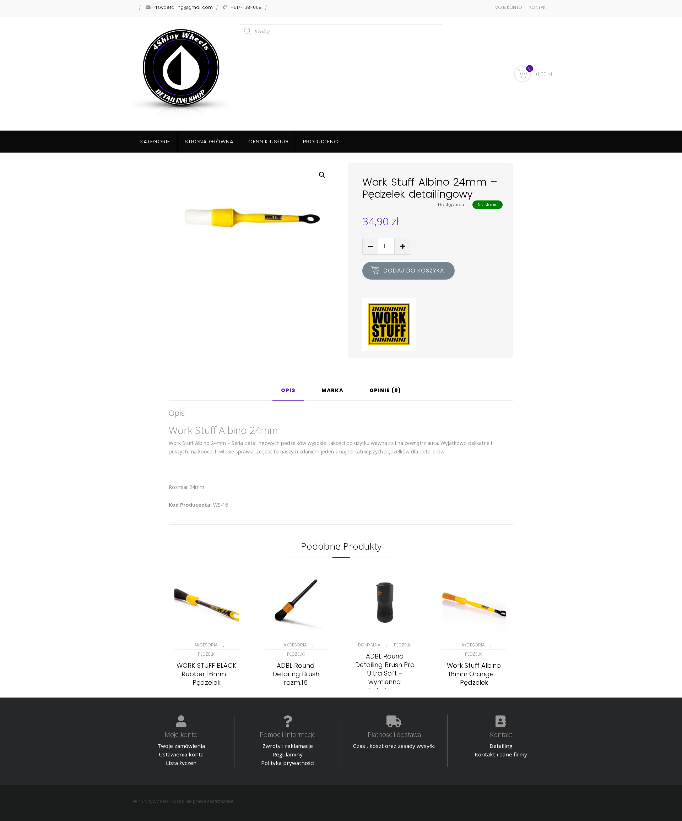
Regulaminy (287, 754)
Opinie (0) (385, 391)
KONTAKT (538, 7)
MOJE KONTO (508, 7)
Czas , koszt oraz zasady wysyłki (394, 745)
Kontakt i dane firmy (501, 754)
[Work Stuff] (389, 324)
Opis (288, 391)
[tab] (288, 393)
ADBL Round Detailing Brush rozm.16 (295, 674)
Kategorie (155, 141)
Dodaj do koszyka (414, 270)
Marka (332, 391)
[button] (322, 175)
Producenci (321, 141)
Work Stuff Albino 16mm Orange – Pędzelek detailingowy (474, 678)
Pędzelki (207, 654)
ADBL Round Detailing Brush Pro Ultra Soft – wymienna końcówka (385, 673)
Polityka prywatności (287, 762)
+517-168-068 (246, 7)
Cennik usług (268, 141)
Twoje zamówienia (181, 745)
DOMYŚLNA (369, 645)
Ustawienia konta (181, 754)
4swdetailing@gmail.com (184, 7)
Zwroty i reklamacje (287, 745)
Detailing (501, 745)
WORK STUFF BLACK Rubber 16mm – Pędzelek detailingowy (207, 678)
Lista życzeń (181, 762)
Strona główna (209, 141)
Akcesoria (206, 645)
